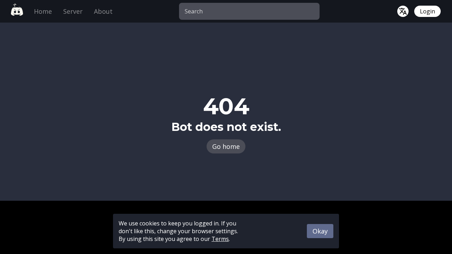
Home (43, 11)
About (103, 11)
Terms (220, 239)
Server (73, 11)
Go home (226, 146)
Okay (320, 231)
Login (427, 11)
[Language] (403, 11)
